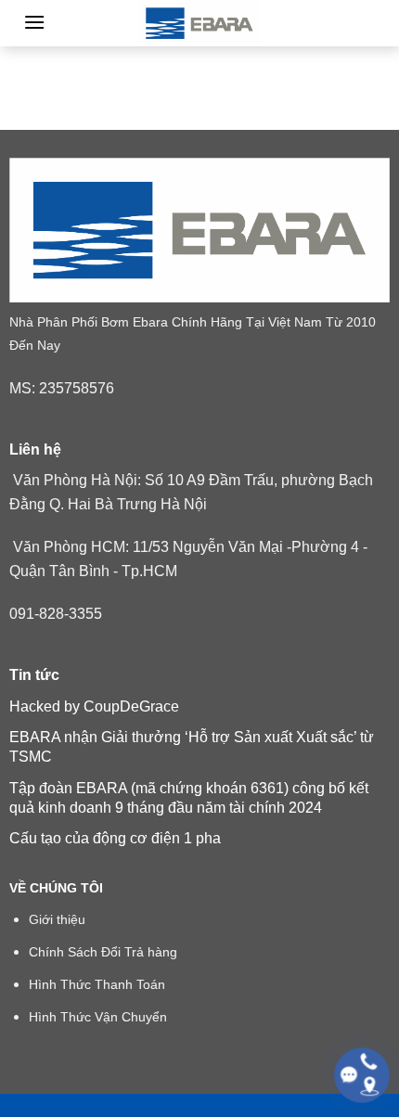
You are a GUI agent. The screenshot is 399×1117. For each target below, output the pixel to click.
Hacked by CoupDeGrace (94, 706)
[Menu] (34, 21)
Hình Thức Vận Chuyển (98, 1017)
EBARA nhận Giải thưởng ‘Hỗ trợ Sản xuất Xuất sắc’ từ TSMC (191, 746)
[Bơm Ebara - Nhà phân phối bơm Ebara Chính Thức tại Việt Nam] (199, 23)
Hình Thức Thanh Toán (97, 985)
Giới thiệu (57, 920)
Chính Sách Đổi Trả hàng (103, 952)
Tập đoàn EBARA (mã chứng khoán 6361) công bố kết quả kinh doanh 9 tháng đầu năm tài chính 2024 (188, 797)
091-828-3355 (55, 614)
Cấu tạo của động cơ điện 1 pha (115, 838)
